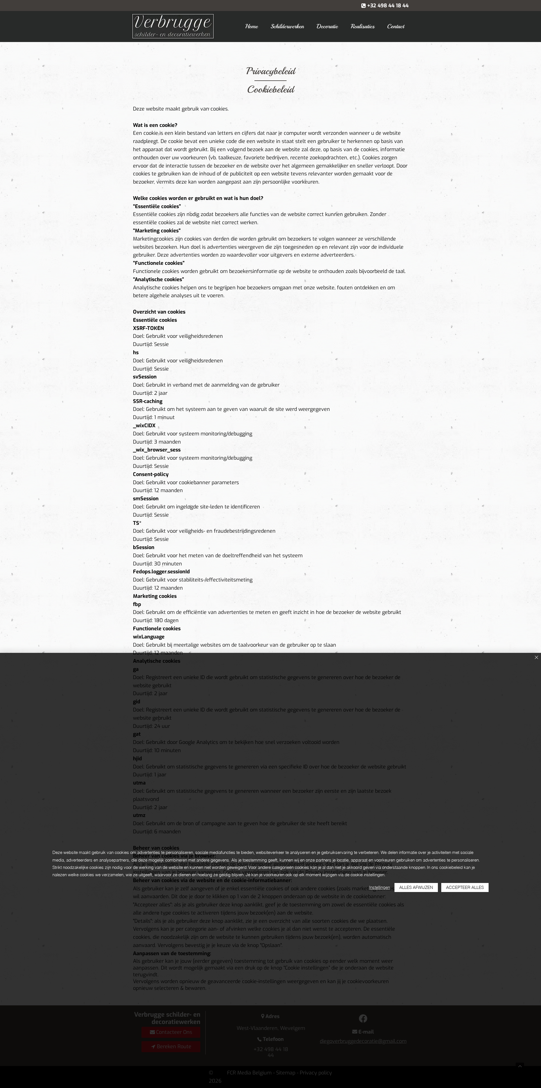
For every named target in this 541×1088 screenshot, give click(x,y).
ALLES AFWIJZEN (416, 887)
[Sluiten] (536, 658)
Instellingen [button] (379, 887)
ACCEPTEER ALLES (465, 887)
